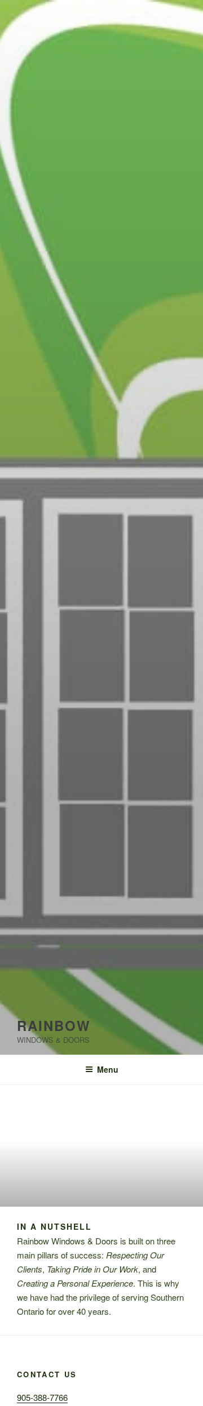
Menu (107, 1069)
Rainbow (53, 1025)
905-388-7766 (42, 1397)
